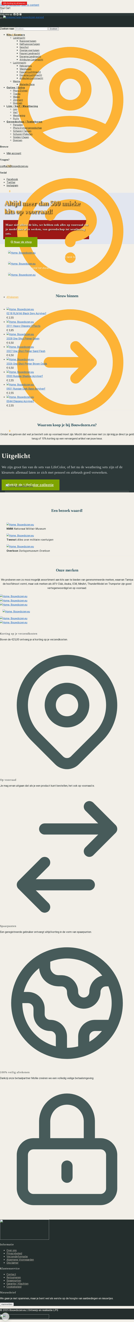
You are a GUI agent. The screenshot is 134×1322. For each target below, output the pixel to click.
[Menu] (1, 18)
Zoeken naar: (7, 28)
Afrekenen (12, 297)
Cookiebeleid (14, 1286)
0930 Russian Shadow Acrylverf (25, 376)
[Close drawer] (1, 11)
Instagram (12, 185)
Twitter (11, 182)
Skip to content (30, 5)
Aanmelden (6, 1304)
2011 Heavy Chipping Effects (23, 326)
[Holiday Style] (21, 263)
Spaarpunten (14, 1280)
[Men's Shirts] (21, 252)
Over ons (12, 1250)
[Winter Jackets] (21, 274)
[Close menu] (1, 1)
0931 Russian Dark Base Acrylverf (26, 388)
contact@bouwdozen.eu (14, 166)
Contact (11, 1274)
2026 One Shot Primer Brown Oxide (27, 363)
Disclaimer (12, 1262)
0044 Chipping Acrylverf (20, 401)
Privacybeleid (14, 1253)
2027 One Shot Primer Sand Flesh (26, 351)
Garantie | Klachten (17, 1283)
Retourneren (14, 1277)
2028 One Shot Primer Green (23, 338)
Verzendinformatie (17, 1256)
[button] (5, 431)
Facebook (12, 179)
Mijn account (14, 34)
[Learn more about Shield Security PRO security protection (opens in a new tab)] (5, 1317)
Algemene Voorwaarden (20, 1259)
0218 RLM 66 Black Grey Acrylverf (26, 313)
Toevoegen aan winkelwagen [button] (30, 317)
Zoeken (53, 29)
